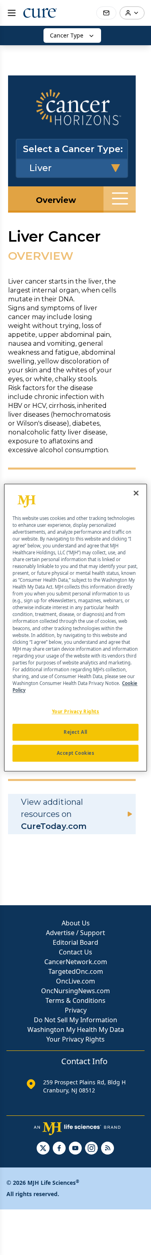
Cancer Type (66, 35)
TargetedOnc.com (75, 971)
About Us (76, 923)
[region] (75, 627)
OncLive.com (75, 981)
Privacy (76, 1010)
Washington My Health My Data (75, 1029)
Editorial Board (75, 942)
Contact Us (75, 952)
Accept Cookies (76, 753)
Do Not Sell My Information (75, 1019)
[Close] (136, 493)
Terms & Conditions (75, 1000)
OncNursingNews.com (75, 990)
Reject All (75, 732)
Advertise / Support (75, 932)
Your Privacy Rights (75, 1039)
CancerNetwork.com (75, 961)
